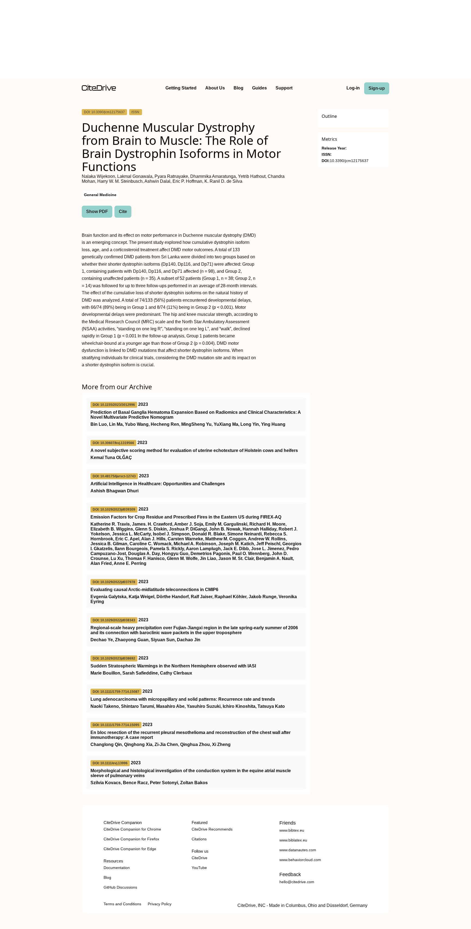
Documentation (117, 867)
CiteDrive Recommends (212, 829)
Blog (238, 88)
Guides (259, 88)
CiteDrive (199, 858)
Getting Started (181, 88)
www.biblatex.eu (293, 840)
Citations (199, 839)
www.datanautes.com (297, 850)
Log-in (353, 88)
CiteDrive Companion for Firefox (131, 839)
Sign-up (377, 88)
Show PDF (97, 211)
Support (284, 88)
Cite (123, 211)
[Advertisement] (235, 40)
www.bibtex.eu (291, 830)
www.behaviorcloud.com (300, 860)
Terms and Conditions (122, 904)
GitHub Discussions (120, 887)
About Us (215, 88)
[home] (99, 89)
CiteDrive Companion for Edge (130, 849)
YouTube (199, 867)
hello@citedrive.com (296, 882)
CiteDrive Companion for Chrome (132, 829)
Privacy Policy (159, 904)
